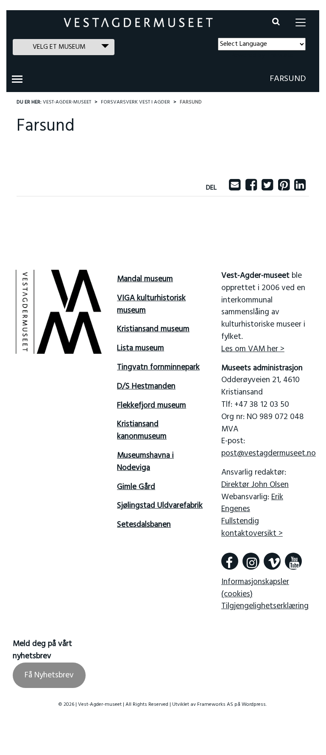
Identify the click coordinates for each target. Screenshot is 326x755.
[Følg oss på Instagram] (250, 561)
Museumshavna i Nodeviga (145, 461)
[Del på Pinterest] (284, 187)
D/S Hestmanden (146, 386)
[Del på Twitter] (267, 187)
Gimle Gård (136, 487)
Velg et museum (59, 47)
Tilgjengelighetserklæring (265, 606)
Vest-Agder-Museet (67, 102)
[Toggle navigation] (300, 22)
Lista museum (140, 348)
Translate (280, 55)
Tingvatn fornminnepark (158, 367)
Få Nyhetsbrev (49, 675)
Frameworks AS (215, 704)
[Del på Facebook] (251, 187)
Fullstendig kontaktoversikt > (252, 527)
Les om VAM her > (252, 349)
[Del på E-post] (234, 187)
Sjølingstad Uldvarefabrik (160, 505)
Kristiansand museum (153, 329)
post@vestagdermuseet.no (268, 453)
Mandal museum (145, 279)
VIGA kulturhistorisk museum (151, 304)
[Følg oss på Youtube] (293, 561)
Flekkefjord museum (151, 405)
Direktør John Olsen (255, 484)
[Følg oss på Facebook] (229, 561)
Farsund (288, 79)
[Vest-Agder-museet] (138, 22)
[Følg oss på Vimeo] (272, 561)
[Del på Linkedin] (300, 187)
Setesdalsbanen (144, 524)
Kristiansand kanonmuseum (142, 430)
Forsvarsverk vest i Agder (135, 102)
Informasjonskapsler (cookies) (255, 588)
